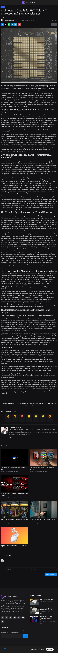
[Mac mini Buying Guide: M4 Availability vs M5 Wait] (34, 610)
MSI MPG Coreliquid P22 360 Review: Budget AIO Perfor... (14, 520)
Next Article (33, 401)
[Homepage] (29, 2)
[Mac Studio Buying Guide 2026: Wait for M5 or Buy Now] (34, 602)
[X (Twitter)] (2, 617)
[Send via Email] (19, 24)
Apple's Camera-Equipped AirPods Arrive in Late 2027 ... (14, 546)
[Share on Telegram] (15, 24)
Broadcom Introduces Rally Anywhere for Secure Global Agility (43, 404)
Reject (42, 649)
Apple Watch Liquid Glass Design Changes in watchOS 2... (42, 468)
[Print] (52, 24)
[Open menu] (2, 2)
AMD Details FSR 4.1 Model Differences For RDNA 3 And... (14, 494)
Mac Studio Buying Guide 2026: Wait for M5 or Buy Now (48, 600)
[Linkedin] (19, 617)
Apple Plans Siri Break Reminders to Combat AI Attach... (14, 468)
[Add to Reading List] (55, 24)
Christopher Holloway (15, 427)
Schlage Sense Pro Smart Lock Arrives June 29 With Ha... (42, 520)
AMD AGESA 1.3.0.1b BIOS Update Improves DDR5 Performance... (46, 618)
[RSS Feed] (10, 437)
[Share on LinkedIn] (12, 24)
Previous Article (24, 401)
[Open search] (55, 2)
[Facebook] (6, 617)
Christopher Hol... (4, 471)
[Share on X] (5, 24)
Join (26, 636)
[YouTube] (15, 617)
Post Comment (50, 574)
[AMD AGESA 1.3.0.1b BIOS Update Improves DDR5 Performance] (34, 619)
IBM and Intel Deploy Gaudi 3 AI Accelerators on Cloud (15, 404)
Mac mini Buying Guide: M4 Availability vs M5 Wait (47, 608)
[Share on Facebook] (2, 24)
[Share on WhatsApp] (9, 24)
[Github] (23, 617)
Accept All (49, 649)
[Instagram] (10, 617)
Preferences (34, 649)
